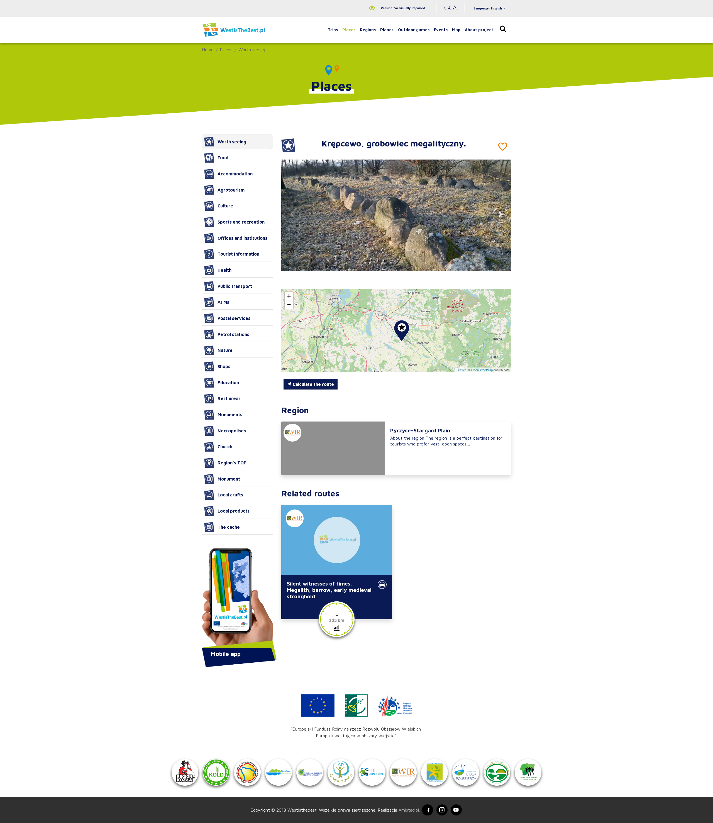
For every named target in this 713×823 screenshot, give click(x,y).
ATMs (223, 302)
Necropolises (232, 430)
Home (208, 49)
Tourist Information (238, 253)
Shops (224, 366)
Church (225, 446)
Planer (387, 29)
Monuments (230, 414)
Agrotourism (231, 189)
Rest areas (229, 398)
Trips (333, 29)
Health (224, 270)
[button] (500, 215)
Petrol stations (233, 334)
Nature (225, 350)
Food (223, 157)
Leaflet (461, 370)
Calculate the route (313, 384)
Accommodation (235, 173)
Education (228, 382)
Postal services (234, 318)
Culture (225, 205)
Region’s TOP (232, 462)
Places (348, 29)
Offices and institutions (242, 238)
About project (479, 29)
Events (441, 29)
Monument (229, 478)
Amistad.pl (409, 809)
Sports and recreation (241, 221)
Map (456, 29)
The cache (229, 527)
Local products (234, 510)
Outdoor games (413, 29)
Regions (368, 29)
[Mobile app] (237, 598)
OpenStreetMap (482, 370)
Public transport (235, 286)
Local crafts (230, 494)
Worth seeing (251, 49)
